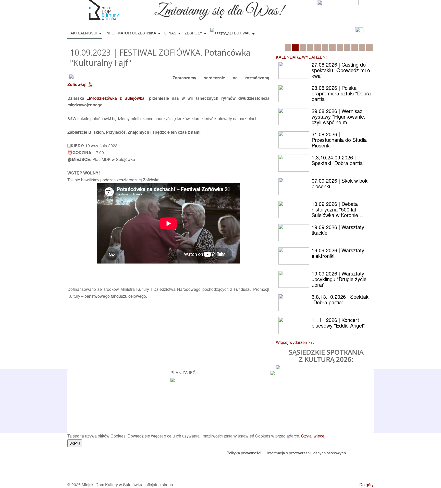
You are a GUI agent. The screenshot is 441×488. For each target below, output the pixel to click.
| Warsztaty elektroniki (338, 252)
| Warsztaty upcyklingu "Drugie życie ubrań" (339, 279)
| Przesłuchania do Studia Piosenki (339, 139)
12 (369, 47)
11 (362, 47)
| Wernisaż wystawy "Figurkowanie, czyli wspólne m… (338, 116)
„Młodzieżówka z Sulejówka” (116, 98)
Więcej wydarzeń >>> (295, 342)
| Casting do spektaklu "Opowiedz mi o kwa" (341, 70)
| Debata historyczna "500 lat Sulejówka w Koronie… (337, 209)
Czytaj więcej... (314, 436)
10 (354, 47)
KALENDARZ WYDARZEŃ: (301, 57)
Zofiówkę (76, 84)
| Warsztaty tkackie (338, 229)
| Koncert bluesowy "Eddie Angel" (338, 322)
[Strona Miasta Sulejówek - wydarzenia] (273, 373)
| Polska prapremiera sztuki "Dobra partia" (341, 93)
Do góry (366, 484)
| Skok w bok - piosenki (341, 183)
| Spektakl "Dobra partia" (338, 160)
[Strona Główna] (103, 9)
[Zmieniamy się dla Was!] (220, 9)
